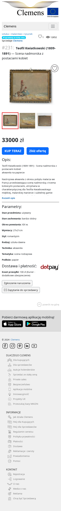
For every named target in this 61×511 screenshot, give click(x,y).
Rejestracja (19, 474)
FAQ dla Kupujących (23, 421)
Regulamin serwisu (23, 431)
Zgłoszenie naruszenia (17, 283)
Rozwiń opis (8, 198)
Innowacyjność (21, 394)
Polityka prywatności (24, 436)
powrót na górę (51, 304)
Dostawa (17, 446)
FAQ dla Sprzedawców (24, 426)
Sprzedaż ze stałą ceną (25, 374)
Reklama (17, 493)
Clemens (10, 26)
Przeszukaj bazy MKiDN (25, 403)
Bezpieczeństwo (21, 384)
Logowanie (19, 478)
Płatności (18, 441)
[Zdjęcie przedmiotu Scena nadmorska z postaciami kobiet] (30, 87)
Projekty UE (19, 398)
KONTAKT (11, 469)
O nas (16, 483)
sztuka (5, 33)
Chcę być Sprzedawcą (24, 498)
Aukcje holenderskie (24, 369)
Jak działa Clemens (23, 416)
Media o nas (19, 488)
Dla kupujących (21, 359)
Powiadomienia (21, 455)
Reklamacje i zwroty (23, 451)
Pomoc (16, 460)
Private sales (19, 379)
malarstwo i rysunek (22, 33)
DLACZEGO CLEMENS (18, 355)
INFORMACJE (13, 412)
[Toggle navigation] (52, 26)
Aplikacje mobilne (22, 389)
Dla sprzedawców (22, 364)
